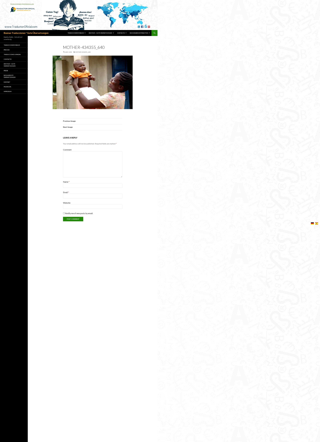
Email (66, 192)
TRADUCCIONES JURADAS (12, 54)
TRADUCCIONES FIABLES (76, 33)
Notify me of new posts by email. (79, 213)
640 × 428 (68, 52)
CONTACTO (121, 33)
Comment (67, 149)
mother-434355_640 (82, 52)
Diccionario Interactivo (139, 33)
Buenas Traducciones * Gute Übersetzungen (26, 33)
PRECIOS (6, 50)
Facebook (7, 86)
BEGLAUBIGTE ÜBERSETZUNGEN (10, 76)
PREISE (6, 70)
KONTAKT (7, 82)
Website (66, 203)
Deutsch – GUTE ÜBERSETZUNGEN (100, 33)
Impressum (8, 91)
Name (66, 182)
